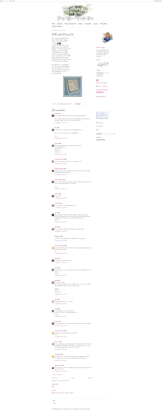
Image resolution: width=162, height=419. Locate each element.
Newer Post (55, 378)
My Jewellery (88, 23)
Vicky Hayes (57, 354)
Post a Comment (57, 375)
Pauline (56, 321)
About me (59, 23)
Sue (55, 128)
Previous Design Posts (70, 23)
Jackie (56, 268)
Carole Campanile (58, 180)
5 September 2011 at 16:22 (61, 163)
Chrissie (56, 143)
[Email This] (75, 103)
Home (53, 23)
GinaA (56, 227)
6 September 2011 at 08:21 (61, 275)
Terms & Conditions (57, 26)
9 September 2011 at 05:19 (61, 371)
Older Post (90, 378)
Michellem (57, 194)
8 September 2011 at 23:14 (61, 360)
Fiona (56, 258)
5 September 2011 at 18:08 (61, 198)
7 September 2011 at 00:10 (60, 316)
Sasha (56, 113)
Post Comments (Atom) (63, 381)
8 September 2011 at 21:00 (61, 337)
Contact (96, 23)
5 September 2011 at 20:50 (61, 253)
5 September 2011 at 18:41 (61, 207)
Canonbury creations (59, 246)
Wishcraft (57, 203)
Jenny (56, 309)
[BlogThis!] (76, 103)
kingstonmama (58, 365)
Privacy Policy (103, 23)
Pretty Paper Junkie (59, 159)
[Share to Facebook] (78, 103)
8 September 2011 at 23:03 (61, 349)
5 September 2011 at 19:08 (61, 231)
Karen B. (57, 342)
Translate (101, 76)
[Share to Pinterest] (80, 103)
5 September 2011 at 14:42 (61, 122)
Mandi (56, 280)
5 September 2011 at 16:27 (61, 174)
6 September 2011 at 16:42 (61, 294)
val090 (56, 299)
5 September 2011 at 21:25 (61, 262)
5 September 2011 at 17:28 (61, 189)
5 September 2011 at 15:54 (61, 138)
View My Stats (99, 126)
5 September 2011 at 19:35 (61, 241)
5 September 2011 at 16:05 (61, 154)
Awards (80, 23)
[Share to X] (77, 103)
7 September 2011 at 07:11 (60, 326)
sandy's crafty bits (59, 169)
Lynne (56, 213)
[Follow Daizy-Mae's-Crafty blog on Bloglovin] (100, 93)
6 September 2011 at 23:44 (61, 304)
